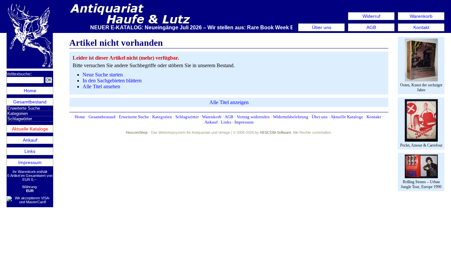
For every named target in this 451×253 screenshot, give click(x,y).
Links (29, 151)
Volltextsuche (18, 74)
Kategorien (17, 113)
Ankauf (30, 140)
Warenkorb (421, 16)
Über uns (321, 27)
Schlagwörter (19, 118)
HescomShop (137, 132)
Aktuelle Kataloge (30, 128)
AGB (371, 27)
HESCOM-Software (275, 132)
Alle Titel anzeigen (229, 102)
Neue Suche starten (103, 74)
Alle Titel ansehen (101, 86)
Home (30, 90)
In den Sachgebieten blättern (112, 80)
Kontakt (421, 27)
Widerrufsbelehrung (290, 116)
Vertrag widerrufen (253, 116)
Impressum (30, 162)
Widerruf (371, 16)
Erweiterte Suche (23, 108)
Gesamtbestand (30, 101)
